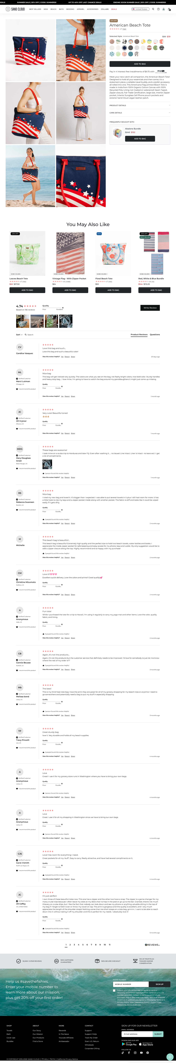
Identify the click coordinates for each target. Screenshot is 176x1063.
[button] (22, 321)
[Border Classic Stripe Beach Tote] (112, 47)
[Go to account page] (163, 9)
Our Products (38, 1038)
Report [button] (67, 356)
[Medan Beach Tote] (149, 47)
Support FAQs (91, 1034)
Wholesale (89, 1045)
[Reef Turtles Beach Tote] (130, 41)
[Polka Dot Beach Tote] (161, 41)
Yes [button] (62, 356)
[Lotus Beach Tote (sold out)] (136, 54)
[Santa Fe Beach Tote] (161, 47)
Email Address (128, 1030)
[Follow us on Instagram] (135, 1052)
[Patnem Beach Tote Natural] (143, 47)
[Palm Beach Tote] (124, 41)
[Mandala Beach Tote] (112, 54)
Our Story (37, 1030)
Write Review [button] (150, 308)
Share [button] (73, 356)
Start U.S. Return (92, 1041)
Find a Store (38, 1041)
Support (88, 1030)
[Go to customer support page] (158, 9)
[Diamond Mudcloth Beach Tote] (124, 54)
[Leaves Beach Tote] (118, 54)
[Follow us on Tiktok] (123, 1052)
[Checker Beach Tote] (143, 41)
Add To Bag (140, 138)
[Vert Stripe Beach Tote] (118, 47)
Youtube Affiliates (66, 1038)
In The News (64, 1034)
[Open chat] (170, 1057)
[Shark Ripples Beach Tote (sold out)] (130, 54)
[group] (28, 306)
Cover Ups (11, 1038)
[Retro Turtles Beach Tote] (136, 41)
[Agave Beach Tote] (149, 41)
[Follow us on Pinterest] (147, 1052)
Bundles (10, 1041)
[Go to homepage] (15, 9)
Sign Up (159, 984)
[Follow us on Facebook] (129, 1052)
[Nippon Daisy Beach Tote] (112, 41)
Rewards (62, 1030)
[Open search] (153, 9)
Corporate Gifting (92, 1048)
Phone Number (119, 980)
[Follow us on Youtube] (141, 1052)
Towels (9, 1030)
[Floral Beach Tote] (155, 41)
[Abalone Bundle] (117, 134)
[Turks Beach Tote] (155, 47)
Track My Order (91, 1038)
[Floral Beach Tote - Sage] (118, 41)
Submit (158, 1034)
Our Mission (38, 1034)
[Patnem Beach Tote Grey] (136, 47)
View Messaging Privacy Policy (143, 1002)
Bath (9, 1034)
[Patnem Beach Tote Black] (130, 47)
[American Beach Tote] (124, 47)
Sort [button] (18, 335)
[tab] (139, 335)
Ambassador (64, 1041)
